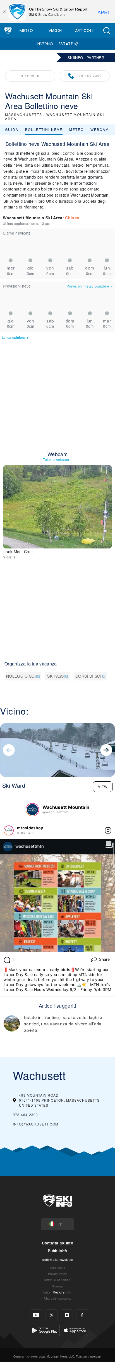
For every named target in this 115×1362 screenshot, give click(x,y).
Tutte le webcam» (57, 459)
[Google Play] (45, 1329)
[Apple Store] (75, 1329)
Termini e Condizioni (57, 1280)
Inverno (45, 44)
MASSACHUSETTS (23, 114)
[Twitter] (51, 1315)
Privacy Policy (57, 1274)
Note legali (57, 1268)
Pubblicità (57, 1250)
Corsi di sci (88, 676)
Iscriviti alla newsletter (57, 1259)
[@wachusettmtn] (32, 809)
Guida (11, 129)
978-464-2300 (89, 75)
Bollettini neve (44, 129)
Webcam (99, 129)
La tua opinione (14, 337)
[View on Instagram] (108, 830)
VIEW (102, 786)
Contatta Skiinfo (57, 1243)
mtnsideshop (30, 827)
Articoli (84, 30)
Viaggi (55, 30)
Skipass (55, 676)
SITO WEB (30, 76)
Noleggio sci (21, 676)
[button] (106, 30)
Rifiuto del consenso (57, 1298)
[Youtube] (36, 1315)
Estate (66, 44)
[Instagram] (67, 1315)
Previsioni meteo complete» (89, 286)
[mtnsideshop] (9, 830)
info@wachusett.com (35, 1124)
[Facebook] (82, 1315)
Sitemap (57, 1286)
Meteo (26, 30)
